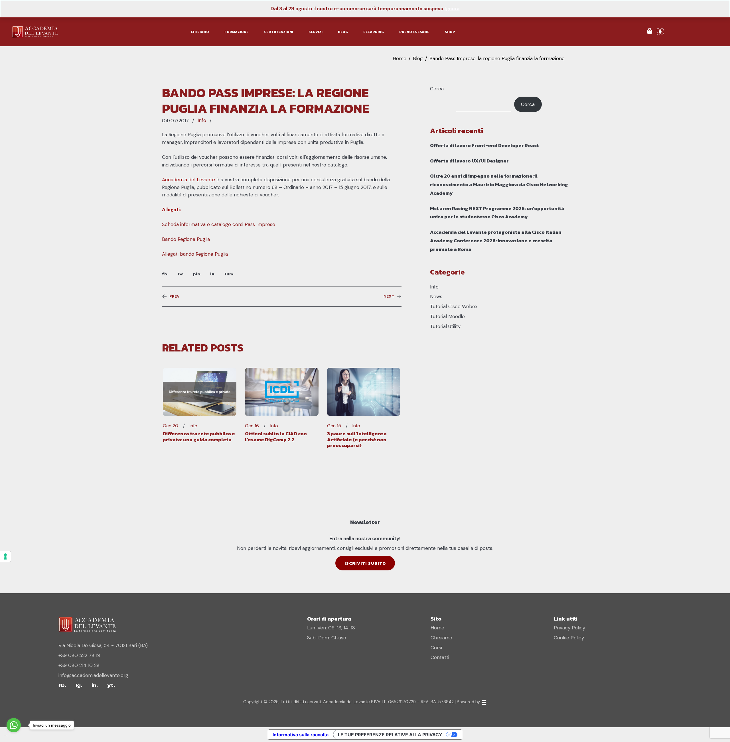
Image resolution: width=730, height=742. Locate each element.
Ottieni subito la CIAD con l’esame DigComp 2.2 (276, 436)
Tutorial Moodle (447, 316)
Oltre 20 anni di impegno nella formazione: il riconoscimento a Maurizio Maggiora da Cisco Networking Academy (499, 184)
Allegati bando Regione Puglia (195, 254)
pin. (197, 274)
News (436, 296)
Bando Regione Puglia (186, 239)
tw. (180, 274)
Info (202, 120)
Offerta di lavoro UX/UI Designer (469, 160)
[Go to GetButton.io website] (14, 736)
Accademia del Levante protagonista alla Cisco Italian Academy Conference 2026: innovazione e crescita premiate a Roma (495, 240)
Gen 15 (334, 426)
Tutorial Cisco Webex (453, 306)
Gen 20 (170, 426)
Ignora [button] (452, 8)
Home (399, 58)
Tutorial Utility (445, 326)
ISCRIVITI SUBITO (365, 563)
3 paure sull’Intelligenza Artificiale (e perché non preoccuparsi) (357, 439)
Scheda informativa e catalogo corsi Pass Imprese (218, 224)
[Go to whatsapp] (14, 725)
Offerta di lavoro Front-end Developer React (484, 145)
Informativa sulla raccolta (300, 734)
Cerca (437, 89)
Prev (174, 296)
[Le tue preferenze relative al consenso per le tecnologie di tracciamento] (5, 556)
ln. (212, 274)
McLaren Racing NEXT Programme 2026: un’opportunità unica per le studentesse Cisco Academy (497, 213)
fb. (165, 274)
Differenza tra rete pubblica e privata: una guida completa (199, 436)
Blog (418, 58)
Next (389, 296)
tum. (229, 274)
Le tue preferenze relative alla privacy (390, 734)
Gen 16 (252, 426)
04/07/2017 (175, 120)
